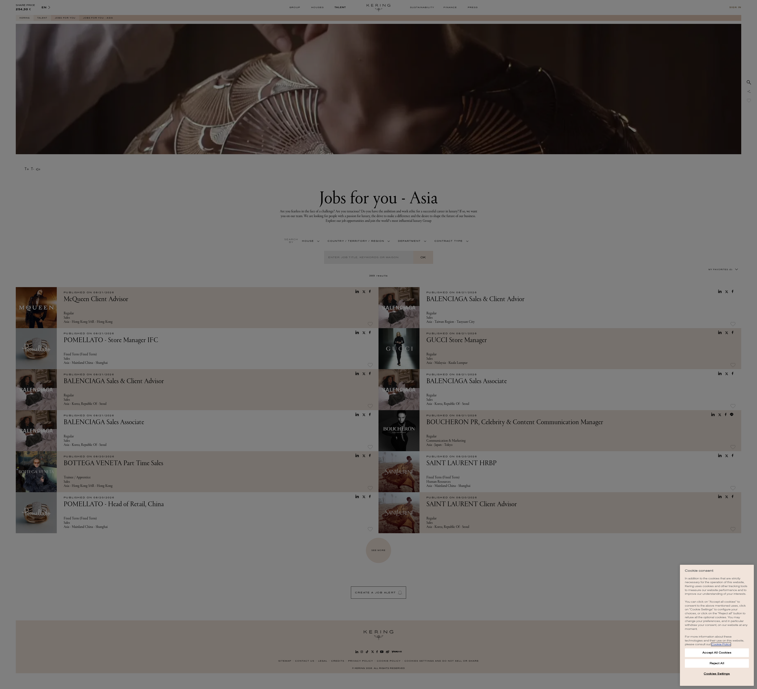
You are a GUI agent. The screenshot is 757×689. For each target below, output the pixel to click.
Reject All (717, 663)
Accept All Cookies (717, 652)
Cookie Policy (721, 644)
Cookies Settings (717, 673)
